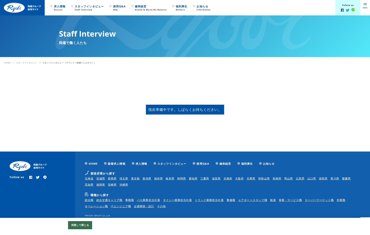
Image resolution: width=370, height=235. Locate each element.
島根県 (277, 178)
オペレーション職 (96, 206)
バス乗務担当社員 (148, 200)
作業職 (341, 200)
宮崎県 (112, 184)
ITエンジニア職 (121, 206)
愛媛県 (346, 178)
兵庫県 (251, 178)
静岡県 (181, 178)
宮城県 (100, 178)
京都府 (228, 178)
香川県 (334, 178)
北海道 (89, 178)
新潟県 (147, 178)
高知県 (89, 184)
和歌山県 (264, 178)
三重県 (204, 178)
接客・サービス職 (290, 200)
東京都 (135, 178)
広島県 (300, 178)
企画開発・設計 (144, 206)
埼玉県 (123, 178)
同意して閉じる (80, 225)
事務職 (129, 200)
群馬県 (112, 178)
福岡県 (100, 184)
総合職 (89, 200)
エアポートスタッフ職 (252, 200)
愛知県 (193, 178)
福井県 (158, 178)
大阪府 (239, 178)
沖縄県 (123, 184)
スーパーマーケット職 (319, 200)
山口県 (311, 178)
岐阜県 (170, 178)
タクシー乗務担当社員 (177, 200)
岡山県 (288, 178)
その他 (161, 206)
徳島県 (323, 178)
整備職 (231, 200)
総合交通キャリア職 (109, 200)
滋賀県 (216, 178)
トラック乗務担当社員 (209, 200)
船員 (273, 200)
